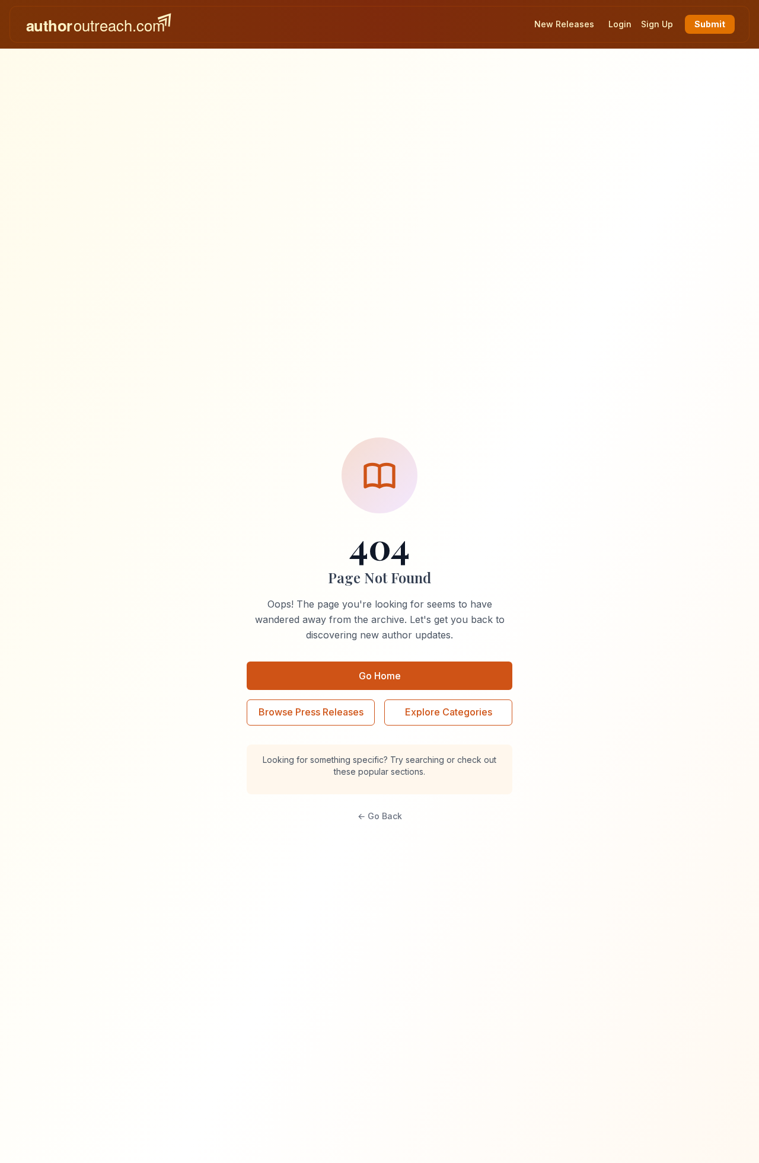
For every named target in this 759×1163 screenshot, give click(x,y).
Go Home (380, 676)
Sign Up (657, 24)
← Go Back (380, 816)
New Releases (564, 24)
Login (620, 24)
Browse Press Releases (311, 712)
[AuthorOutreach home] (98, 24)
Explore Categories (448, 712)
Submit (709, 24)
